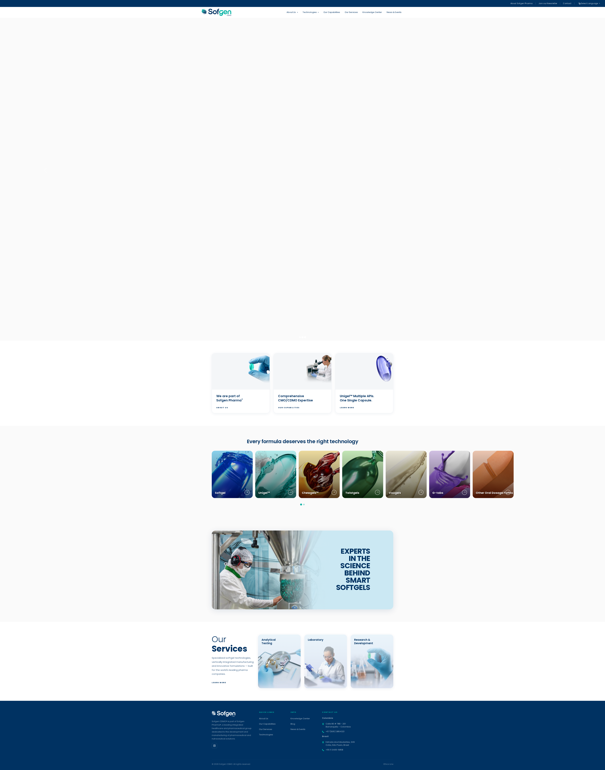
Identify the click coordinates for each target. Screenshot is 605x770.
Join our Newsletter (548, 3)
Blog (293, 723)
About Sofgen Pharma (521, 3)
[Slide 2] (302, 337)
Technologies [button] (310, 12)
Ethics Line (388, 764)
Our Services (351, 12)
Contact (567, 3)
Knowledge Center (372, 12)
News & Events (394, 12)
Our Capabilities (331, 12)
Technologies (266, 734)
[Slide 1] (300, 337)
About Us (222, 407)
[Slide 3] (305, 337)
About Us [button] (291, 12)
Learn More (347, 407)
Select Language (589, 3)
